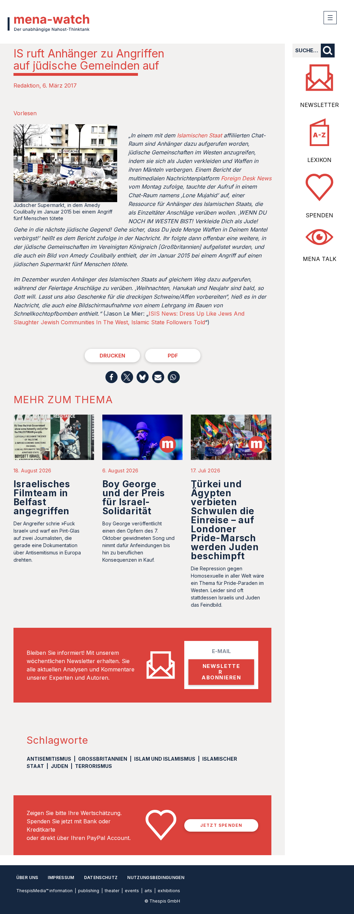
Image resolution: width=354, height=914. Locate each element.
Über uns (27, 877)
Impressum (61, 877)
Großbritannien (102, 759)
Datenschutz (101, 877)
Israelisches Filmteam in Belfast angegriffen (41, 497)
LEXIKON (319, 159)
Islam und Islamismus (164, 759)
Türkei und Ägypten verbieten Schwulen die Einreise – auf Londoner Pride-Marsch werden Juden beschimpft (225, 520)
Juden (59, 766)
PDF (173, 355)
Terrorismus (93, 766)
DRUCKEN (112, 355)
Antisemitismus (49, 759)
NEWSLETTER (319, 104)
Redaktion (26, 85)
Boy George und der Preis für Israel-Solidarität (133, 497)
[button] (111, 377)
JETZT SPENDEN (221, 825)
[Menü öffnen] (330, 17)
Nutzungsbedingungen (155, 877)
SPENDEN (319, 215)
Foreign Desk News (246, 178)
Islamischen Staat (199, 135)
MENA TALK (319, 258)
